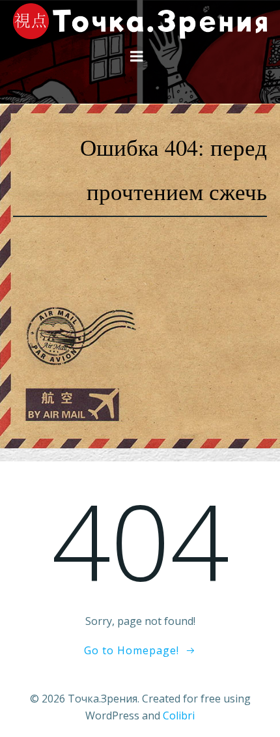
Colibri (179, 715)
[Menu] (137, 57)
